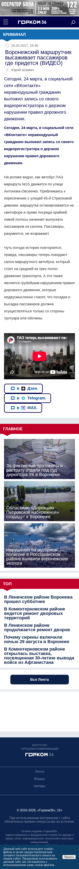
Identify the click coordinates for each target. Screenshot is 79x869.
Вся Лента (39, 680)
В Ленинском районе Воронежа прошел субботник (38, 599)
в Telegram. (31, 398)
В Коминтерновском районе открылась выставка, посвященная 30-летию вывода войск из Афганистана (39, 656)
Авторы (39, 786)
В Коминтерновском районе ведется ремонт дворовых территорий (34, 613)
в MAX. (27, 407)
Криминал (14, 34)
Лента (39, 771)
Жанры (39, 779)
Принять (69, 857)
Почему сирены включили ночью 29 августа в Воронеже (36, 639)
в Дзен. (27, 388)
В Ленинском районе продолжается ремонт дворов (37, 627)
